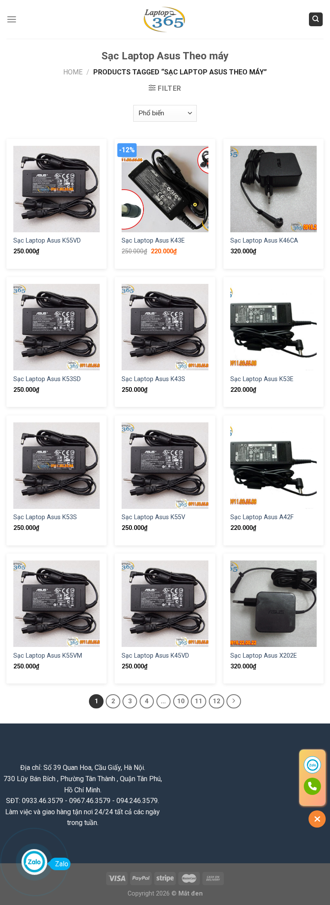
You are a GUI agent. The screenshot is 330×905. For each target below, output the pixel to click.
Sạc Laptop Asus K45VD (155, 655)
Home (72, 72)
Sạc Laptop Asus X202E (263, 655)
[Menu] (11, 19)
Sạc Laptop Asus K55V (153, 517)
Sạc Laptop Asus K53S (45, 517)
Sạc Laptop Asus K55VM (47, 655)
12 (216, 701)
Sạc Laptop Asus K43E (153, 240)
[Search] (316, 19)
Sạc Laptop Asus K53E (261, 379)
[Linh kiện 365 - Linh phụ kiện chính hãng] (165, 19)
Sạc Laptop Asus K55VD (47, 240)
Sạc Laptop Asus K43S (153, 379)
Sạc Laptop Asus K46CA (264, 240)
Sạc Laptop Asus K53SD (47, 379)
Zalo (61, 864)
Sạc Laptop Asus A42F (261, 517)
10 (181, 701)
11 (198, 701)
